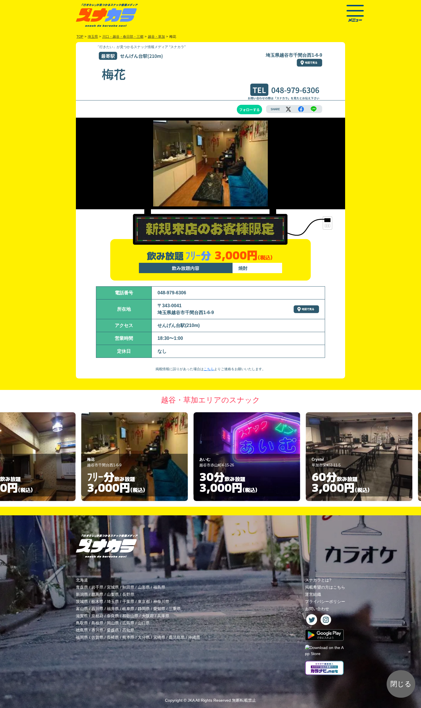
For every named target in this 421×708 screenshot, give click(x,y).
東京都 (144, 601)
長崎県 (113, 637)
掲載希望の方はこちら (325, 587)
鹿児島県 (177, 637)
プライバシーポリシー (325, 601)
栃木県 (97, 601)
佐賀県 (97, 637)
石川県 (97, 608)
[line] (314, 109)
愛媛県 (113, 630)
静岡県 (144, 608)
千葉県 (128, 601)
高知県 (128, 630)
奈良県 (113, 616)
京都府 (97, 616)
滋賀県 (82, 616)
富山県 (82, 608)
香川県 (97, 630)
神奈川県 (161, 601)
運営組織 (313, 594)
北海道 (82, 580)
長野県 (128, 594)
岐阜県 (128, 608)
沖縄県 (194, 637)
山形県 (144, 587)
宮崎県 (159, 637)
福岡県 (82, 637)
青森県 (82, 587)
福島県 (159, 587)
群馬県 (97, 594)
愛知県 (159, 608)
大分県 (144, 637)
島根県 (97, 623)
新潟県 (82, 594)
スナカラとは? (318, 580)
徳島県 (82, 630)
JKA (191, 700)
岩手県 (97, 587)
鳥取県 (82, 623)
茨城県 (82, 601)
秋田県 (128, 587)
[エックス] (288, 109)
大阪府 (148, 616)
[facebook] (301, 109)
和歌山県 (130, 616)
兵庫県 (163, 616)
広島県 (128, 623)
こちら (209, 369)
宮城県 (113, 587)
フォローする (249, 109)
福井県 (113, 608)
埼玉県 (113, 601)
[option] (98, 456)
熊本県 (128, 637)
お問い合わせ (317, 608)
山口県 (144, 623)
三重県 (175, 608)
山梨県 (113, 594)
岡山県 (113, 623)
